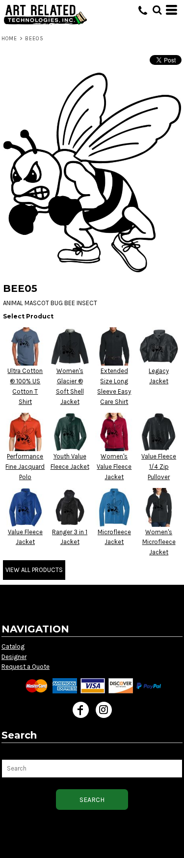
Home (9, 38)
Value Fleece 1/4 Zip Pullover (158, 467)
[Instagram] (104, 710)
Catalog (13, 646)
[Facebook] (81, 710)
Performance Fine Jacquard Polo (25, 467)
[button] (157, 10)
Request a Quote (25, 666)
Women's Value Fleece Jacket (114, 467)
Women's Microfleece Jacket (159, 542)
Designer (13, 656)
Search (12, 753)
